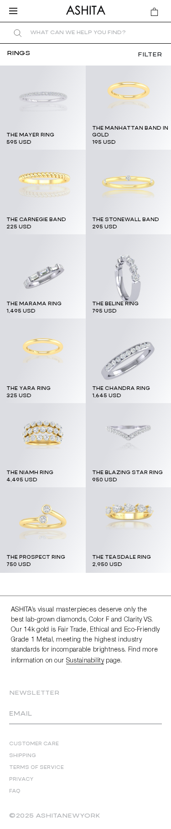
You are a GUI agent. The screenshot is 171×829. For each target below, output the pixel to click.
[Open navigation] (16, 11)
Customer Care (34, 744)
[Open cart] (154, 12)
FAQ (15, 791)
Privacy (21, 779)
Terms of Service (36, 767)
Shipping (22, 755)
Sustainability (85, 661)
